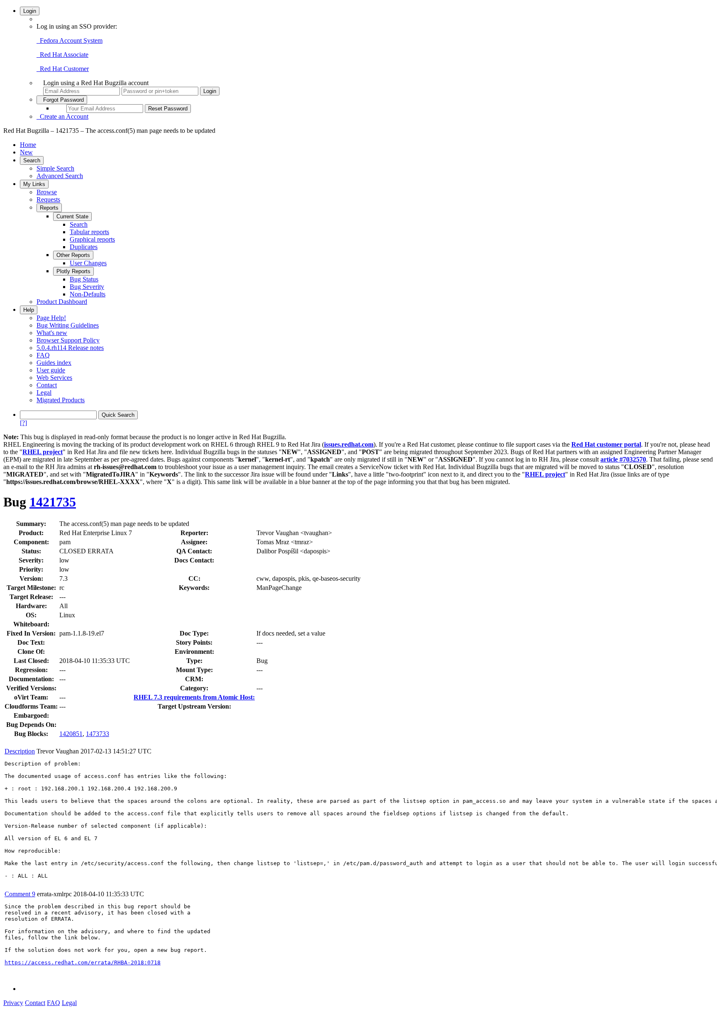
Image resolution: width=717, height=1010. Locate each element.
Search (31, 160)
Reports (49, 208)
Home (28, 144)
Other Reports (73, 255)
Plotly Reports (73, 271)
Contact (47, 385)
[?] (23, 422)
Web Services (54, 377)
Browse (47, 192)
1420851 (71, 733)
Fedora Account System (69, 40)
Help (28, 310)
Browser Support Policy (68, 340)
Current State (72, 216)
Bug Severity (87, 286)
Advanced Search (60, 175)
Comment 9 (20, 894)
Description (20, 751)
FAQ (43, 355)
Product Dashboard (62, 301)
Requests (48, 199)
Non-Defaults (87, 294)
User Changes (88, 263)
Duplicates (84, 246)
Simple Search (55, 168)
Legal (44, 392)
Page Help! (51, 317)
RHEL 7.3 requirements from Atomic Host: (194, 697)
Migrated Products (61, 400)
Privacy (13, 1002)
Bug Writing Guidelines (68, 325)
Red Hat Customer (63, 68)
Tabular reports (89, 231)
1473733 (97, 733)
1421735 (52, 501)
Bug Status (84, 279)
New (26, 152)
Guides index (54, 362)
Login (29, 11)
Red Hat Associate (62, 54)
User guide (51, 370)
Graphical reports (92, 239)
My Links (34, 184)
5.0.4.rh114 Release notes (70, 347)
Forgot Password (62, 100)
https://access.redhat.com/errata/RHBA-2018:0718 (83, 962)
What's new (52, 332)
